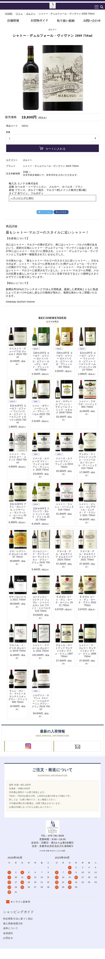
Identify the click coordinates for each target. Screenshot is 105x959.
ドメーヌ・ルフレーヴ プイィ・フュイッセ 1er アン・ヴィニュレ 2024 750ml (40, 464)
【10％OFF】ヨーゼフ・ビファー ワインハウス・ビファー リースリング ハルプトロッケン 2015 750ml (87, 361)
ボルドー (31, 14)
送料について (10, 928)
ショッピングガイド (18, 912)
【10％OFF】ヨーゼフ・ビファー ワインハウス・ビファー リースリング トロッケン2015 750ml (17, 414)
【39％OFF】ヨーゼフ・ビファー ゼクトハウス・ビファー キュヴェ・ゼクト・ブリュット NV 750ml (40, 361)
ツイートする (45, 212)
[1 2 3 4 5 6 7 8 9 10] (52, 138)
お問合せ (8, 938)
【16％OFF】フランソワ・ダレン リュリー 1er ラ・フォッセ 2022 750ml (41, 514)
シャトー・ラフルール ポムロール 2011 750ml (40, 648)
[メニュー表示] (96, 7)
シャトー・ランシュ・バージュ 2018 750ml (64, 507)
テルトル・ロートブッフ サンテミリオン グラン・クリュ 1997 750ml (64, 651)
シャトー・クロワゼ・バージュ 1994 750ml (87, 404)
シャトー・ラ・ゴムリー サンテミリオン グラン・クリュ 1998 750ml (87, 651)
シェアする (62, 212)
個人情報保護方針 (13, 923)
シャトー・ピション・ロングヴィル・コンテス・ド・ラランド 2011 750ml (87, 509)
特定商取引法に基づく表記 (18, 918)
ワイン (19, 14)
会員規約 (8, 933)
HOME (8, 14)
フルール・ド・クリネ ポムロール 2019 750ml (17, 648)
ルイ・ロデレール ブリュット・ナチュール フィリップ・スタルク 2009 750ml (64, 407)
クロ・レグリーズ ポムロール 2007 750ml (18, 554)
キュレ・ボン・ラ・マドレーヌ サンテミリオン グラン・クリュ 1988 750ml (17, 696)
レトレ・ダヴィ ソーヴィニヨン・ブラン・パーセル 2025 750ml (41, 411)
